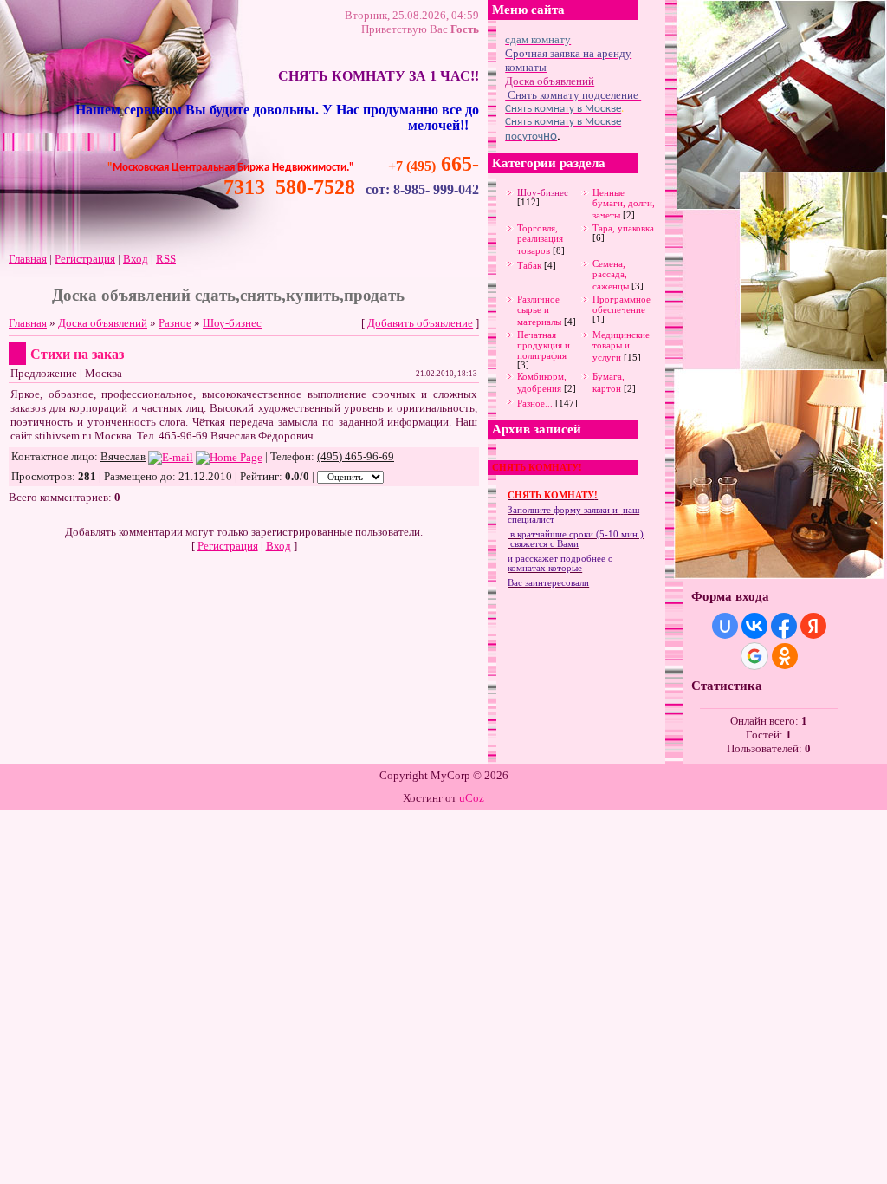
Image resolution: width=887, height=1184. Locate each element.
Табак (529, 265)
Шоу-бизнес (232, 322)
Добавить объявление (420, 322)
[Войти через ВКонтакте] (754, 626)
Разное (175, 322)
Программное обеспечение (621, 304)
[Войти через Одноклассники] (785, 656)
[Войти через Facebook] (784, 626)
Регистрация (85, 258)
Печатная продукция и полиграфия (543, 345)
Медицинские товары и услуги (621, 345)
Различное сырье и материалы (539, 310)
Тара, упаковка (623, 228)
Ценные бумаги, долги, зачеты (623, 203)
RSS (166, 258)
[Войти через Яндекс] (813, 626)
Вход (135, 258)
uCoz (471, 797)
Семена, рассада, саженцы (610, 274)
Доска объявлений (102, 322)
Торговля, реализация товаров (540, 239)
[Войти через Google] (754, 656)
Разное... (535, 403)
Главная (28, 258)
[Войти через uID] (725, 626)
